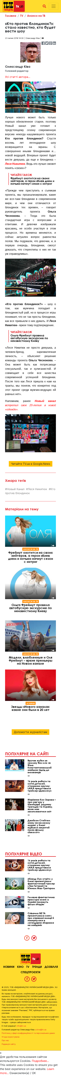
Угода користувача (10, 1037)
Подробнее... (40, 1061)
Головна (10, 15)
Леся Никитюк (15, 163)
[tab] (26, 938)
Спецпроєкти (30, 972)
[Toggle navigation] (53, 6)
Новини (30, 703)
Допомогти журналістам (30, 732)
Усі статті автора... (17, 76)
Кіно (20, 966)
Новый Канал (15, 489)
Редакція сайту (9, 1044)
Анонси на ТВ (36, 15)
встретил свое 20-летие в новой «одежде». (30, 405)
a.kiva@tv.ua (40, 1029)
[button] (44, 6)
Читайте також (32, 179)
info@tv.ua (21, 1026)
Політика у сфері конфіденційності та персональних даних (28, 1033)
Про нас (5, 1040)
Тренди (37, 966)
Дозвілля (51, 966)
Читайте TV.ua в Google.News (30, 463)
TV (21, 15)
